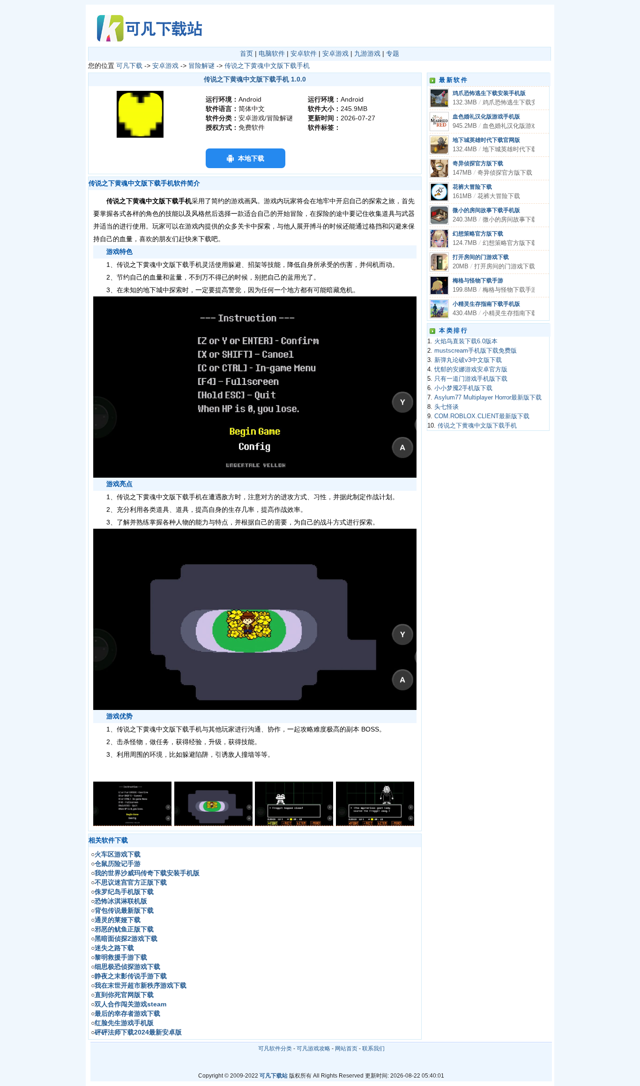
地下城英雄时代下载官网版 (486, 140)
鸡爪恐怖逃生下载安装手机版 (489, 93)
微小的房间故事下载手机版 (486, 210)
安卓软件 (303, 53)
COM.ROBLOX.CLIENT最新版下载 (481, 416)
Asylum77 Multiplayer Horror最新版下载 (488, 397)
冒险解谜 (201, 65)
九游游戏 (367, 53)
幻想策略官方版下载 (478, 233)
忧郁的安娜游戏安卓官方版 (470, 369)
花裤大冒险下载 (472, 187)
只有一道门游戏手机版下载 (470, 379)
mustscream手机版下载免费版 (475, 350)
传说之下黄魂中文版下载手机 (267, 65)
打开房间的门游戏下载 (481, 257)
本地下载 (251, 158)
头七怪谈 (446, 407)
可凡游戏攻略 (313, 1048)
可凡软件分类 (275, 1048)
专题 (392, 53)
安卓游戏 (335, 53)
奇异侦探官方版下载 (478, 163)
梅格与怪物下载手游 (478, 280)
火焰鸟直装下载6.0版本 (466, 341)
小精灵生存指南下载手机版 (486, 304)
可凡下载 (129, 65)
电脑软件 (272, 53)
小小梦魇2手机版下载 (463, 388)
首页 (246, 53)
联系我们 (373, 1048)
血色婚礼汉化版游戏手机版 (486, 116)
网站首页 (346, 1048)
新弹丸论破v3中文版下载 (468, 360)
